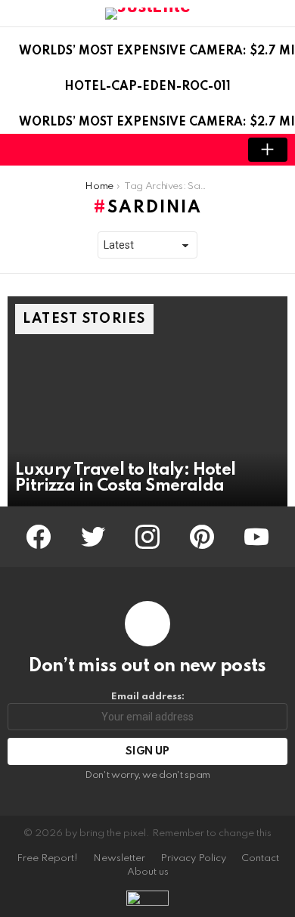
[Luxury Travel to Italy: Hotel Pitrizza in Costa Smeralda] (147, 401)
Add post (267, 150)
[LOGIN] (216, 150)
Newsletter (119, 858)
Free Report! (47, 858)
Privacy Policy (193, 858)
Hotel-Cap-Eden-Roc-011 (147, 87)
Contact (260, 858)
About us (148, 872)
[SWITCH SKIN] (191, 150)
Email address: (148, 697)
